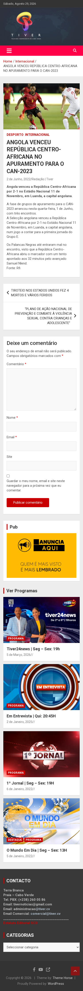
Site (9, 457)
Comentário (16, 364)
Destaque (15, 839)
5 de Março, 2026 (19, 655)
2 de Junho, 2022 (19, 179)
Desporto (15, 134)
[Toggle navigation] (9, 51)
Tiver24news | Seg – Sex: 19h (33, 649)
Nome (12, 418)
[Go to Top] (75, 971)
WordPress (56, 984)
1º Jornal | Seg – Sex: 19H (30, 783)
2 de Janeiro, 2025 (19, 722)
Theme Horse (63, 978)
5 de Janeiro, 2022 (19, 856)
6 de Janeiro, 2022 (19, 789)
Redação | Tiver (42, 179)
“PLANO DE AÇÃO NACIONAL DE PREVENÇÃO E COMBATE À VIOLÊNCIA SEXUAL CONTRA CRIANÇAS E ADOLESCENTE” (43, 316)
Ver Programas (21, 590)
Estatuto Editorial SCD (20, 923)
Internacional (37, 134)
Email (12, 437)
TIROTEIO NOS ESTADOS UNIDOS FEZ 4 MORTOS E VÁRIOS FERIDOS (40, 292)
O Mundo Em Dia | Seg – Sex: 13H (37, 850)
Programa (16, 638)
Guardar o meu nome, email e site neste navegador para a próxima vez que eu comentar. (36, 485)
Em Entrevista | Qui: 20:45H (31, 716)
